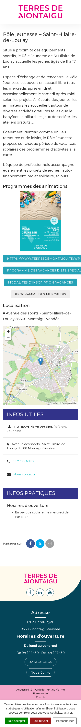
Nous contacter (25, 474)
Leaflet (55, 403)
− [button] (8, 337)
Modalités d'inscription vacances (40, 282)
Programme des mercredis (40, 294)
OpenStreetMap (69, 403)
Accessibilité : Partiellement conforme (40, 689)
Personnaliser (65, 720)
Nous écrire (41, 672)
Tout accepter (16, 720)
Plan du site (40, 693)
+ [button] (8, 331)
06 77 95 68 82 (23, 461)
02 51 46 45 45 (40, 662)
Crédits (40, 697)
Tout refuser (40, 720)
